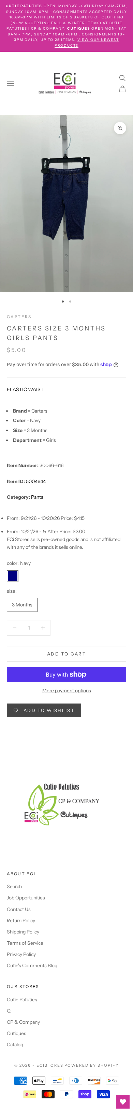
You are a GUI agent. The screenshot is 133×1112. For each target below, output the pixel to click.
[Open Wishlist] (123, 1102)
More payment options (66, 691)
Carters (19, 316)
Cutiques (16, 1033)
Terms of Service (25, 943)
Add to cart (66, 654)
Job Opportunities (26, 898)
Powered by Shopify (91, 1065)
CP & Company (23, 1022)
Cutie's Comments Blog (32, 965)
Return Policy (21, 920)
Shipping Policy (23, 932)
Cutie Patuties (22, 1000)
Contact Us (19, 909)
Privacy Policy (21, 954)
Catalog (15, 1044)
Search (14, 886)
